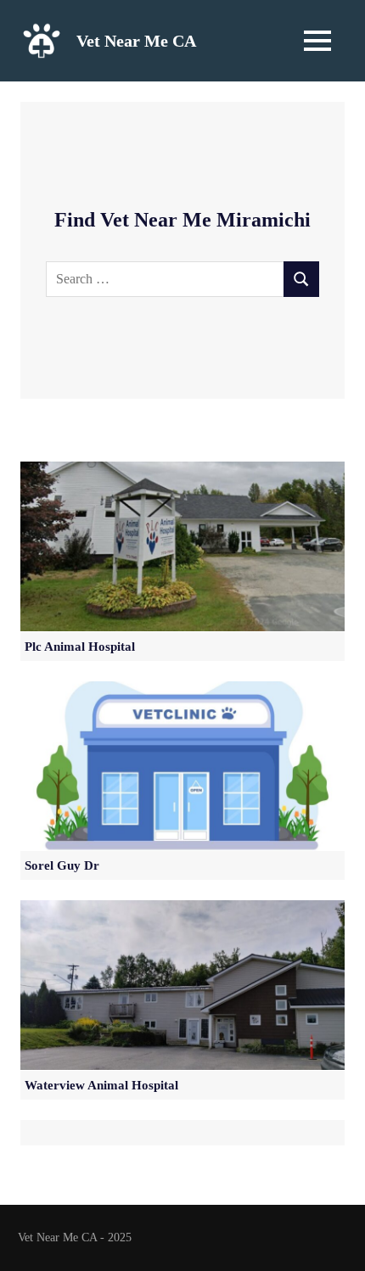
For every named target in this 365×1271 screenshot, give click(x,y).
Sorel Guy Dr (62, 865)
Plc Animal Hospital (80, 646)
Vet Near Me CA (136, 40)
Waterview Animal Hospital (101, 1085)
